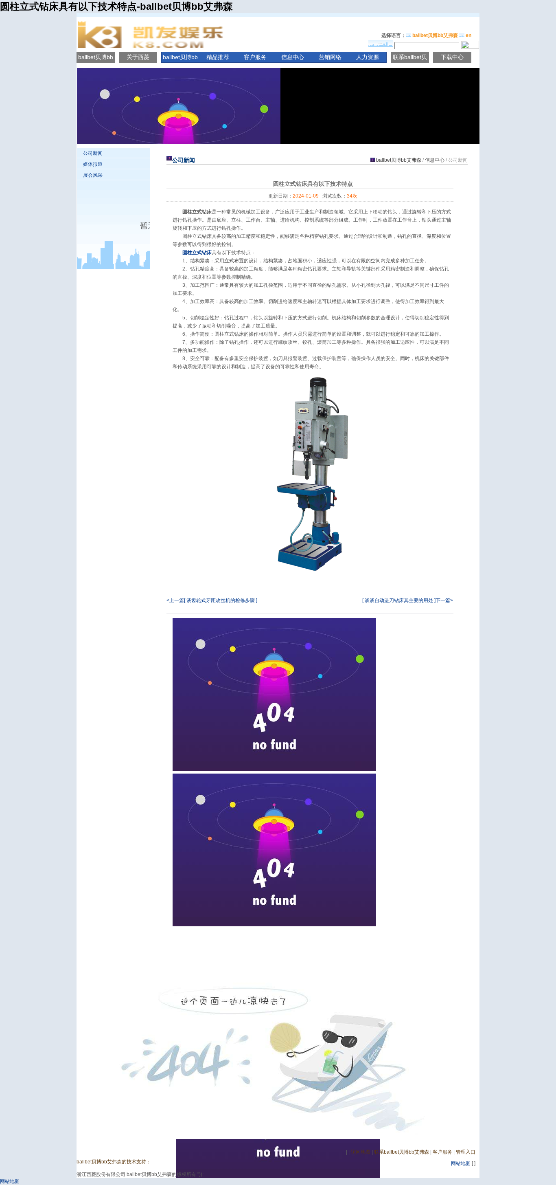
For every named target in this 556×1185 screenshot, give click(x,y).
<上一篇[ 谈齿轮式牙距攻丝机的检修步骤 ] (211, 600)
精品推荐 (217, 57)
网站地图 (461, 1163)
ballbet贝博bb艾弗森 (435, 35)
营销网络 (330, 57)
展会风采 (93, 175)
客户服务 (255, 57)
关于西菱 (138, 57)
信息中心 (292, 57)
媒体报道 (93, 164)
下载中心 (452, 57)
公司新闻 (93, 153)
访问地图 (360, 1152)
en (468, 35)
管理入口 (465, 1152)
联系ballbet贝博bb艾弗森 (401, 1152)
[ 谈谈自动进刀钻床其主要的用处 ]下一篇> (407, 600)
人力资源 (367, 57)
